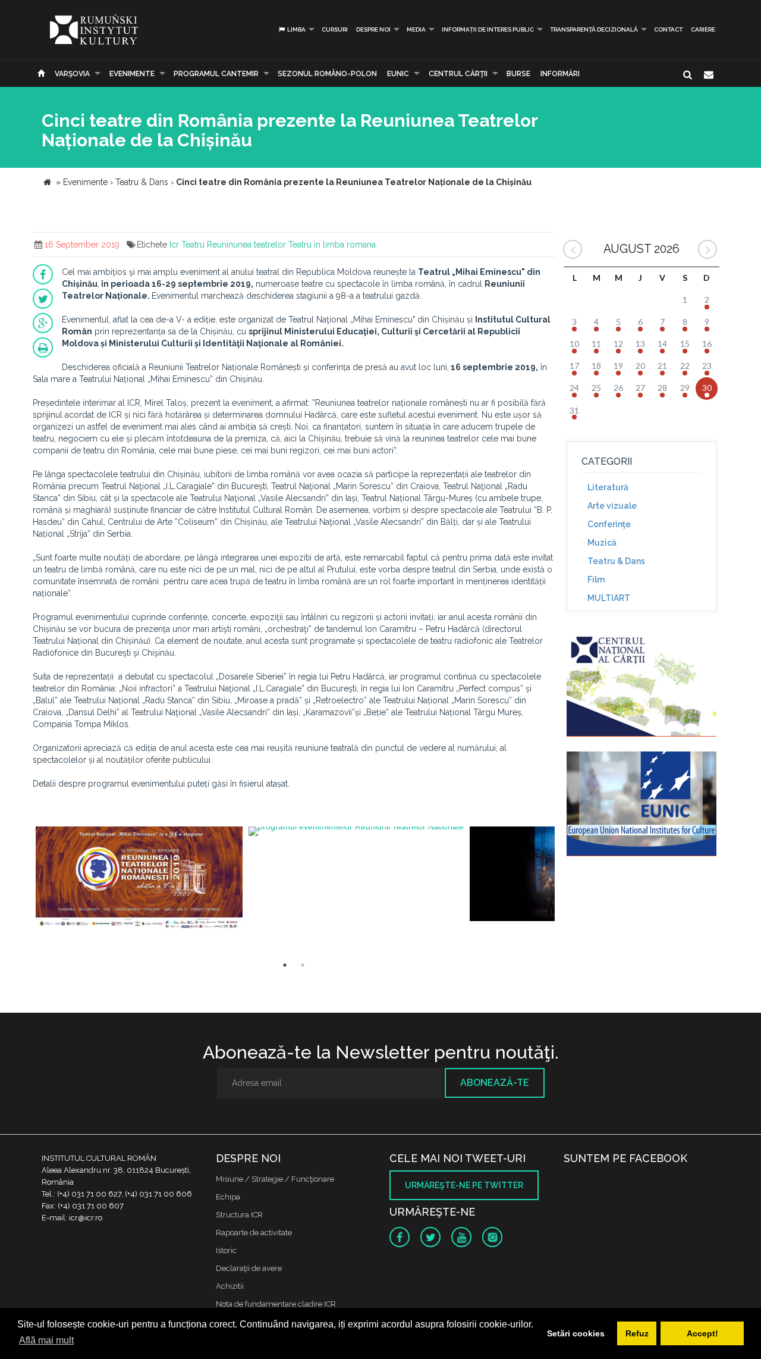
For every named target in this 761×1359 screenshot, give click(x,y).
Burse (518, 74)
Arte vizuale (612, 506)
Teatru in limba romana (332, 244)
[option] (139, 881)
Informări (560, 74)
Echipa (228, 1196)
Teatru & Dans (616, 561)
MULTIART (608, 598)
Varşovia (72, 74)
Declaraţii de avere (249, 1268)
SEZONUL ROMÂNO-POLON (327, 74)
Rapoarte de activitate (254, 1232)
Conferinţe (609, 524)
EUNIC (398, 74)
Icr (174, 244)
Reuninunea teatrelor (246, 244)
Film (596, 579)
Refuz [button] (637, 1333)
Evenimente (132, 74)
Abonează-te (494, 1082)
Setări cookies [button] (576, 1333)
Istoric (226, 1250)
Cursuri (335, 29)
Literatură (607, 487)
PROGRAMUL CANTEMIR (216, 74)
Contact (668, 29)
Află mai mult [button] (46, 1340)
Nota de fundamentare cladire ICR (276, 1303)
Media (416, 29)
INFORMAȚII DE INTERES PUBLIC (488, 29)
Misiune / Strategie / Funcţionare (275, 1179)
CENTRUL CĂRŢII (458, 74)
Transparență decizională (594, 29)
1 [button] (285, 965)
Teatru (193, 244)
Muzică (602, 542)
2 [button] (303, 965)
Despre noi (373, 29)
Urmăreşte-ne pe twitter (464, 1185)
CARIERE (703, 29)
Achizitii (230, 1286)
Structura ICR (239, 1214)
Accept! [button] (702, 1333)
